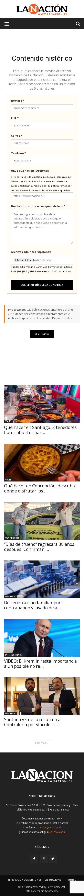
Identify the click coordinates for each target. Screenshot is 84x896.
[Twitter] (53, 859)
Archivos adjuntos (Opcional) (31, 252)
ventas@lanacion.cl (50, 827)
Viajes (8, 421)
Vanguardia (12, 538)
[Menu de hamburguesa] (6, 23)
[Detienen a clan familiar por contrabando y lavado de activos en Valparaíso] (42, 579)
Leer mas (40, 743)
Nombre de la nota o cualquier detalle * (38, 206)
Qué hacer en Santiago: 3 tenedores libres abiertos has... (40, 429)
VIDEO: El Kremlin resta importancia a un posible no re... (40, 663)
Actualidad (53, 880)
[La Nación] (42, 9)
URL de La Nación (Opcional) (30, 170)
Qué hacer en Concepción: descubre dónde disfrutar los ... (40, 488)
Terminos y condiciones (24, 880)
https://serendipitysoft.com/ (42, 891)
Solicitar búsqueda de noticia (42, 285)
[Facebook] (34, 859)
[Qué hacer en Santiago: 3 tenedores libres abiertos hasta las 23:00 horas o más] (42, 404)
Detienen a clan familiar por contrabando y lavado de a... (32, 605)
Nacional (10, 596)
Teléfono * (18, 153)
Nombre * (17, 100)
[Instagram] (44, 859)
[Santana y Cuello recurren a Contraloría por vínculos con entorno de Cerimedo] (42, 696)
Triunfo (70, 880)
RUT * (15, 118)
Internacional (13, 655)
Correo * (16, 135)
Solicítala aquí (57, 832)
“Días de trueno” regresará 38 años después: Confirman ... (39, 546)
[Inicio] (42, 781)
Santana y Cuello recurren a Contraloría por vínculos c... (32, 722)
